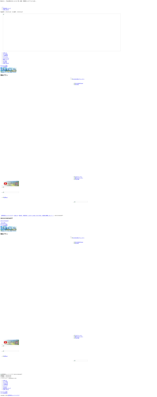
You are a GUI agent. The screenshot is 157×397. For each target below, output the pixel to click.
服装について (6, 59)
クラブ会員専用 (3, 66)
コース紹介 (5, 54)
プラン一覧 (5, 383)
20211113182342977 (4, 220)
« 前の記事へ (3, 222)
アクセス (5, 60)
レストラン (5, 56)
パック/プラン (6, 58)
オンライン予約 (3, 65)
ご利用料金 (5, 55)
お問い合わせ (6, 9)
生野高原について (7, 8)
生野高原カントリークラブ (13, 395)
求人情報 (5, 61)
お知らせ (5, 52)
